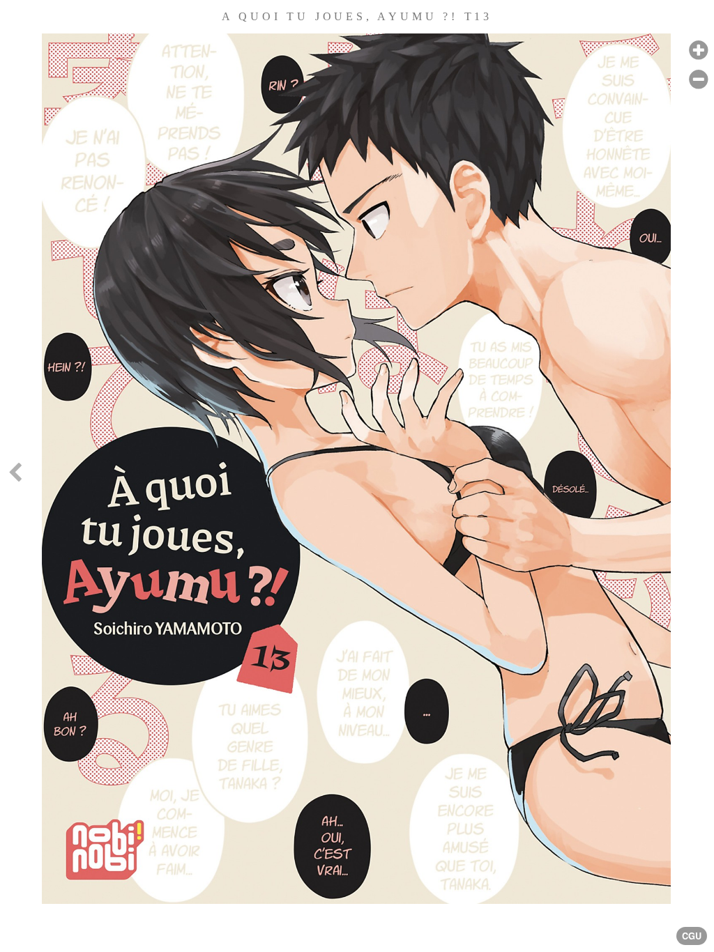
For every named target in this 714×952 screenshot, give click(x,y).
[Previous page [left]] (14, 476)
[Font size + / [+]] (698, 50)
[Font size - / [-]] (698, 80)
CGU (691, 936)
